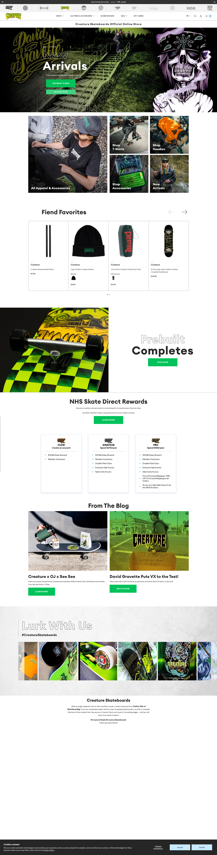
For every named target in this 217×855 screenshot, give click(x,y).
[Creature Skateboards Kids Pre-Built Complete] (54, 350)
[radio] (73, 278)
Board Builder (107, 16)
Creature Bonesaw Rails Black (42, 269)
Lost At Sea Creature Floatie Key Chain (126, 269)
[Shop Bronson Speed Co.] (83, 7)
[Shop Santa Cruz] (25, 7)
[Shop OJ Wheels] (100, 7)
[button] (195, 16)
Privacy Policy (48, 850)
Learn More (112, 420)
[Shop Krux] (134, 7)
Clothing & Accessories (81, 16)
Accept (180, 847)
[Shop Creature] (65, 7)
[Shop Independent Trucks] (44, 7)
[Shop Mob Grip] (117, 7)
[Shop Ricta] (153, 7)
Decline (202, 847)
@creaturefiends (111, 723)
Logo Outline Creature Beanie (82, 269)
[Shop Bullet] (191, 7)
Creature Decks (61, 92)
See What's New (64, 83)
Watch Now (123, 589)
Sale (123, 16)
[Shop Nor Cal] (209, 7)
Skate (59, 16)
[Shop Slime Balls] (172, 7)
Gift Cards (139, 16)
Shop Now (162, 362)
